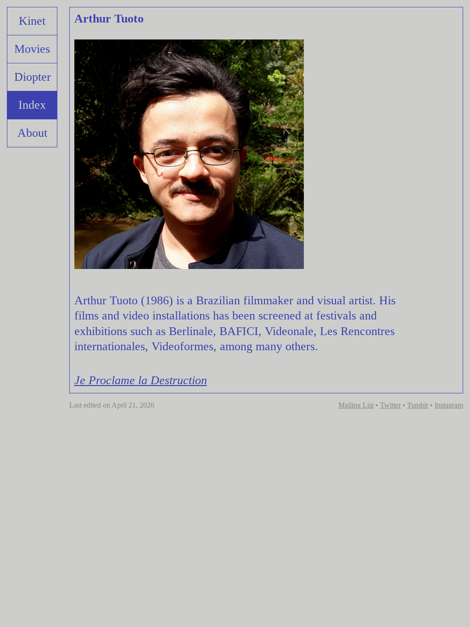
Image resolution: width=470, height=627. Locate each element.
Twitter (390, 405)
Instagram (449, 405)
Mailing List (356, 405)
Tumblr (417, 405)
